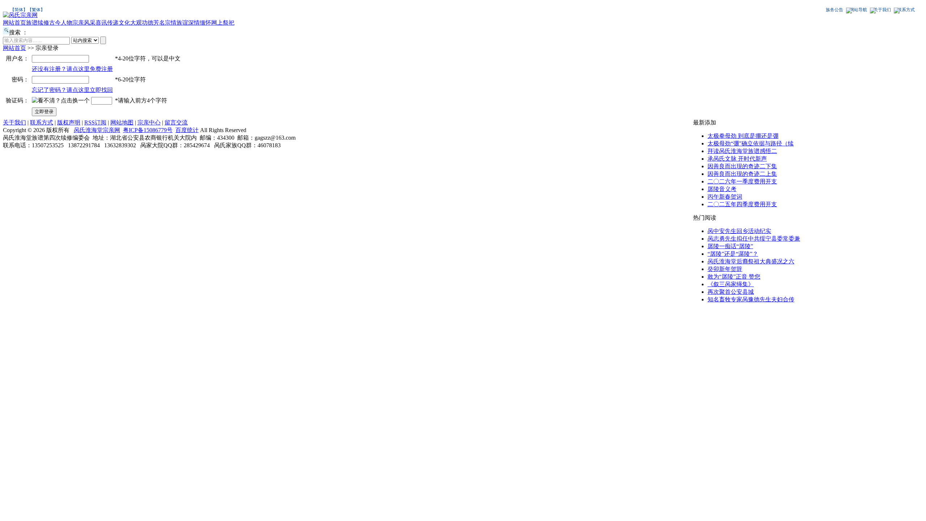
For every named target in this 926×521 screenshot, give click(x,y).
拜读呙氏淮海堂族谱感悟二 (742, 151)
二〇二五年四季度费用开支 (742, 204)
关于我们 (882, 9)
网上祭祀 (222, 23)
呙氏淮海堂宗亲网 (97, 130)
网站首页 (14, 23)
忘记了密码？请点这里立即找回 (72, 90)
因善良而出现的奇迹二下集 (742, 166)
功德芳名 (153, 23)
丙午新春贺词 (725, 197)
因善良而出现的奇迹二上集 (742, 174)
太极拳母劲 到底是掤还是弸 (743, 136)
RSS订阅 (95, 122)
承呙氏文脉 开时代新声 (737, 159)
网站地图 (121, 122)
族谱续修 (37, 23)
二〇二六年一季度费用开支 (742, 181)
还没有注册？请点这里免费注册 (72, 69)
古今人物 (60, 23)
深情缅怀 (199, 23)
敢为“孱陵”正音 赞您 (734, 277)
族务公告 (834, 9)
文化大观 (130, 23)
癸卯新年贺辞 (725, 269)
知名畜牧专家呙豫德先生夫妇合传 (751, 299)
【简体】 (18, 9)
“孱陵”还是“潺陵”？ (733, 254)
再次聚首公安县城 (731, 292)
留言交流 (176, 122)
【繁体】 (36, 9)
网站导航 (858, 9)
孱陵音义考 (722, 189)
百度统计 (187, 130)
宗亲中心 (149, 122)
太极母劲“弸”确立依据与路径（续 (751, 143)
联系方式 (906, 9)
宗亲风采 (83, 23)
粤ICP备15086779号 (148, 130)
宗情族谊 (176, 23)
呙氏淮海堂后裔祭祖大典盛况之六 (751, 261)
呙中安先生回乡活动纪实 (739, 231)
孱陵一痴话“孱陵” (730, 246)
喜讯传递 (107, 23)
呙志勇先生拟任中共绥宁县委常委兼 (754, 239)
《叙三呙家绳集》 (731, 284)
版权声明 (68, 122)
